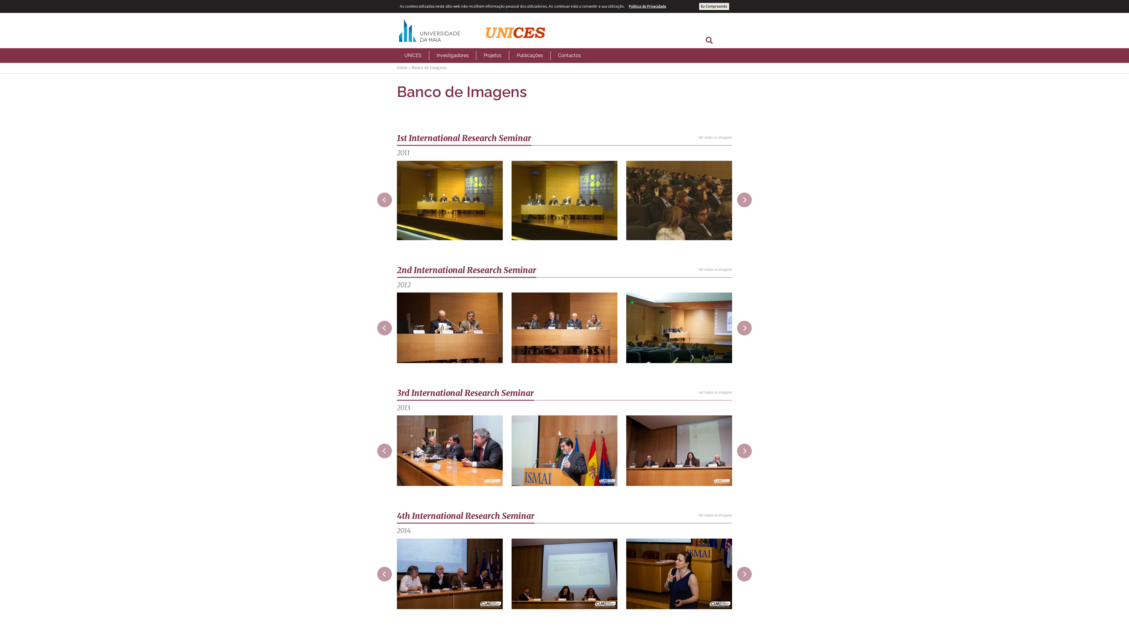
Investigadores (453, 55)
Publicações (530, 55)
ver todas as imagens (715, 392)
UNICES (413, 55)
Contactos (569, 55)
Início (402, 67)
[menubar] (492, 55)
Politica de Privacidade (647, 6)
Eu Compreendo (714, 6)
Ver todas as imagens (715, 137)
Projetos (493, 55)
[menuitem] (413, 55)
